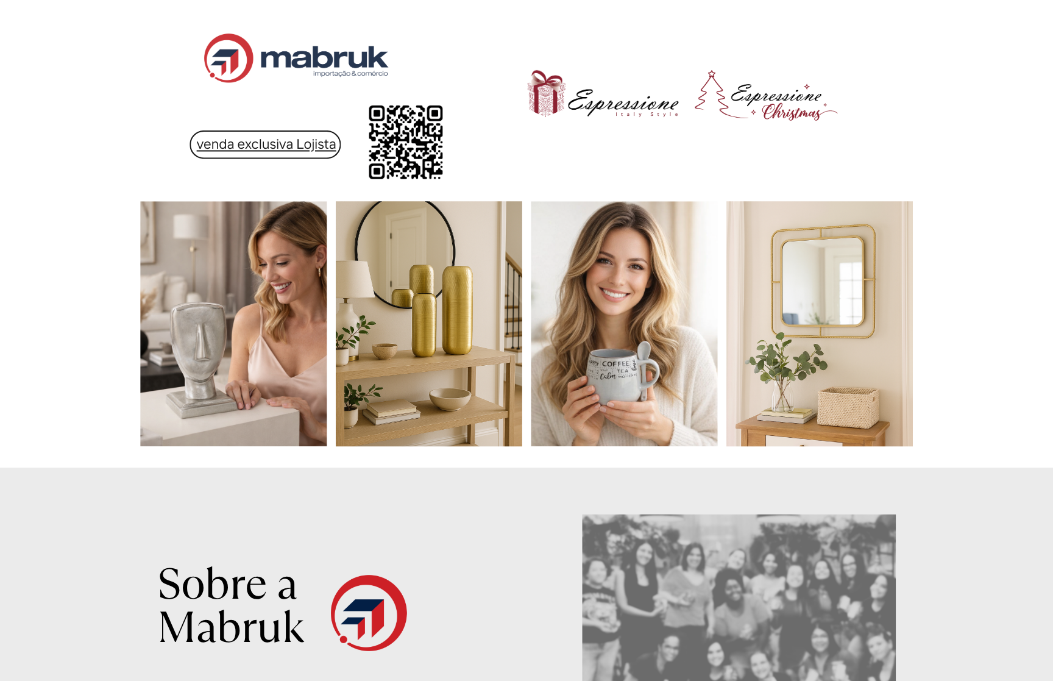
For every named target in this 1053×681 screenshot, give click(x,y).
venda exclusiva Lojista (266, 143)
